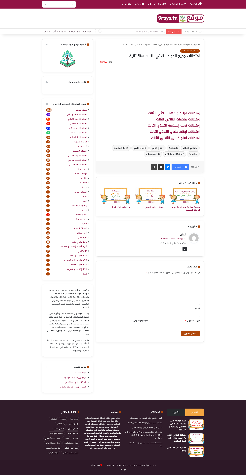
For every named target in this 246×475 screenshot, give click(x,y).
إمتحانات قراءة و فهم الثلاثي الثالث (174, 113)
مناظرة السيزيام (80, 141)
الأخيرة (176, 412)
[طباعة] (154, 167)
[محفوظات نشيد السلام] (150, 195)
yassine (160, 422)
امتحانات (173, 148)
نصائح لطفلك (81, 214)
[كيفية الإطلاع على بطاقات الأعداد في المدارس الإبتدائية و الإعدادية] (196, 424)
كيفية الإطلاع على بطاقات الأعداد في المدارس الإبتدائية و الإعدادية (177, 425)
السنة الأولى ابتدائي (78, 132)
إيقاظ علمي (61, 423)
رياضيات (192, 154)
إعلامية (78, 205)
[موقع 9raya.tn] (180, 18)
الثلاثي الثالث (189, 148)
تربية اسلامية (120, 148)
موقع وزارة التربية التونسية (75, 377)
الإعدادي (46, 31)
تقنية (85, 196)
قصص (84, 273)
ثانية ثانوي (82, 237)
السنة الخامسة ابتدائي (77, 119)
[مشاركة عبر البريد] (161, 167)
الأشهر (195, 412)
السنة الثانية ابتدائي (167, 44)
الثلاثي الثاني (72, 433)
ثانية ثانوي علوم (79, 241)
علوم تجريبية (81, 182)
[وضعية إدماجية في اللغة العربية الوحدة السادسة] (184, 195)
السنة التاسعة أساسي (77, 160)
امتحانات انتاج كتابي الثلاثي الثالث (175, 138)
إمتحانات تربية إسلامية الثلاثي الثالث (174, 125)
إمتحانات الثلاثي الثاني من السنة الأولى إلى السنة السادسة (176, 438)
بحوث (139, 4)
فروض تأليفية (53, 452)
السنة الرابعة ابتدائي (78, 128)
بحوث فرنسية (74, 31)
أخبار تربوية (82, 146)
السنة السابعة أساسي (77, 155)
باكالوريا (83, 178)
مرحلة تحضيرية (81, 173)
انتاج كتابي (157, 148)
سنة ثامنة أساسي (71, 443)
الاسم (196, 308)
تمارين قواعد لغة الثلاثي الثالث (139, 422)
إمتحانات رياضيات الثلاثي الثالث (178, 119)
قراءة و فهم (152, 154)
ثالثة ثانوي (82, 251)
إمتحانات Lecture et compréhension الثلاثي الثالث (145, 31)
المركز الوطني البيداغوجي (75, 382)
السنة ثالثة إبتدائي (56, 433)
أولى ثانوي (82, 232)
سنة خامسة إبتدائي (52, 443)
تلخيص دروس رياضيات (138, 418)
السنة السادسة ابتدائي (77, 114)
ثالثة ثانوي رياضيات (78, 255)
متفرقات (83, 223)
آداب (85, 201)
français (63, 418)
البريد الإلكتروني (192, 320)
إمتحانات (53, 418)
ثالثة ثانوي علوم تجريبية (75, 260)
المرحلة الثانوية (80, 228)
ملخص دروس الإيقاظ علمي (142, 427)
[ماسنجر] (167, 167)
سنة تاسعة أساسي (52, 438)
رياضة (84, 210)
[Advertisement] (150, 87)
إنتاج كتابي (73, 423)
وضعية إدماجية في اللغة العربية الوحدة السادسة (186, 208)
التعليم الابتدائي (59, 31)
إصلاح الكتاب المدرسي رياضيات (176, 449)
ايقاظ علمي (139, 148)
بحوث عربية (87, 31)
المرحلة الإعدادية (157, 4)
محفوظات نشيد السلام (155, 207)
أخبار (126, 4)
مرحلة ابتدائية (178, 4)
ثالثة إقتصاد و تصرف (77, 269)
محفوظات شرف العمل (120, 207)
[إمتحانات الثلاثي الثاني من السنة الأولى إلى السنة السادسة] (196, 438)
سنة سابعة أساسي (53, 448)
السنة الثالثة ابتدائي (78, 123)
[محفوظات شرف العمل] (115, 195)
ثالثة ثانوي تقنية (79, 264)
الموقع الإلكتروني (140, 320)
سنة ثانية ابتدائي (174, 154)
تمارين (75, 438)
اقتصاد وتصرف (80, 191)
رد (184, 249)
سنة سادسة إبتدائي (70, 452)
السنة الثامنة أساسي (78, 164)
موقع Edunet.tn (79, 373)
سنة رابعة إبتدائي (71, 448)
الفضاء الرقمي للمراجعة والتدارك (73, 387)
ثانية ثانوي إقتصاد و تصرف (74, 246)
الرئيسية (194, 4)
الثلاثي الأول (73, 428)
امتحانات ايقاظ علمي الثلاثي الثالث (175, 132)
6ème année (74, 418)
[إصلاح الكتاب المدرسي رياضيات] (196, 451)
